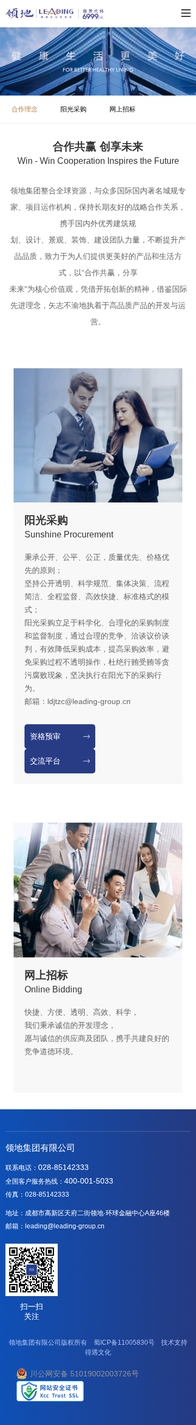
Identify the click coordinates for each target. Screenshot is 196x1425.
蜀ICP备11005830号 (124, 1342)
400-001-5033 (88, 1180)
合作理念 (24, 109)
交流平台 (45, 761)
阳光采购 (73, 109)
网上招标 (122, 109)
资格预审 (45, 736)
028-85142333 (63, 1167)
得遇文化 (98, 1352)
